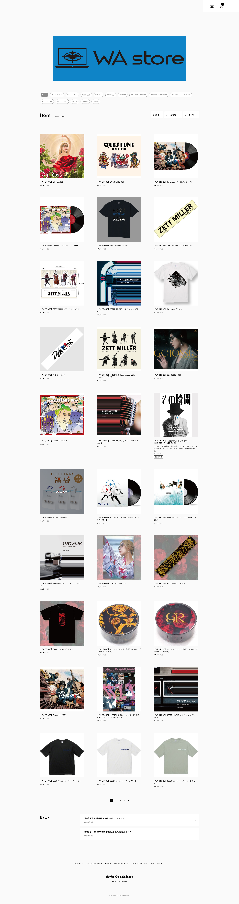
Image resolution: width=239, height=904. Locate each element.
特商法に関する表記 (121, 864)
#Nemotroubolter (138, 95)
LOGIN (159, 864)
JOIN (152, 864)
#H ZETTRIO (57, 95)
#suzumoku (47, 101)
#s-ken (85, 101)
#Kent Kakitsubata (159, 95)
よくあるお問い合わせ (94, 864)
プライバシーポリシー (139, 864)
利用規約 (108, 864)
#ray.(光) (111, 95)
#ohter (96, 101)
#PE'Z (74, 101)
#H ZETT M (72, 95)
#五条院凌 (86, 95)
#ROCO (98, 95)
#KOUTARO (62, 101)
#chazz (123, 95)
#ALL (44, 95)
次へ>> (128, 800)
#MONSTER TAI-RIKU (181, 95)
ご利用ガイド (78, 864)
